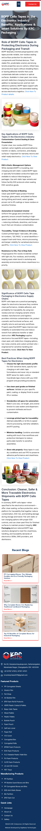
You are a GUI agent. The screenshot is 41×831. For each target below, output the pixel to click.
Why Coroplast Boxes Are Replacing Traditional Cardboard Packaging (18, 606)
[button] (18, 4)
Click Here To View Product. (21, 245)
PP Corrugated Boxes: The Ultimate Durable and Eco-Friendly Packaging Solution (18, 576)
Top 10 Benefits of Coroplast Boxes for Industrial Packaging (19, 634)
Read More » (8, 580)
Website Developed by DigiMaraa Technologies (20, 828)
